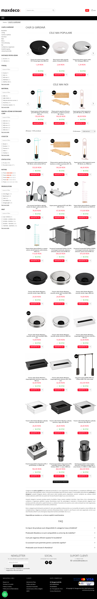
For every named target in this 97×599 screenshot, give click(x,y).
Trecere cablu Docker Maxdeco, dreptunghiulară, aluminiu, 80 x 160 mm (60, 379)
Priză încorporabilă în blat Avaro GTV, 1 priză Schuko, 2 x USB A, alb (37, 464)
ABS (4, 96)
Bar (2, 45)
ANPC (28, 591)
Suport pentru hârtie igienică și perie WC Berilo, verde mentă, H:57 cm (39, 112)
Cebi (4, 198)
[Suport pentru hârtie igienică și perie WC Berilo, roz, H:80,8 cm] (82, 99)
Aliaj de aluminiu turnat (9, 100)
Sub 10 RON (6, 217)
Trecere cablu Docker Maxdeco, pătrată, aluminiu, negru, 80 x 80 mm (61, 421)
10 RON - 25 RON (8, 219)
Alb (4, 75)
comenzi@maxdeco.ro (80, 561)
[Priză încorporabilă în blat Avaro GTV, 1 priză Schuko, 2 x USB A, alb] (36, 450)
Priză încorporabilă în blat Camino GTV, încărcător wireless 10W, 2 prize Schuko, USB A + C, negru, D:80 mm (61, 465)
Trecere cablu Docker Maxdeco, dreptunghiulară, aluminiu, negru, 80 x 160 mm (37, 379)
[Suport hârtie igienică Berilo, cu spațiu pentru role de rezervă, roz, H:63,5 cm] (84, 192)
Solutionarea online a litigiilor (34, 589)
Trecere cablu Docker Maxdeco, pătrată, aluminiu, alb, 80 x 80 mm (37, 421)
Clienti (28, 578)
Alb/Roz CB (6, 82)
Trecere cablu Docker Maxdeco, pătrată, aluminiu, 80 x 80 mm (85, 421)
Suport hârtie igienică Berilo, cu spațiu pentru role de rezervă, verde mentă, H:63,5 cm (36, 250)
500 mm (5, 130)
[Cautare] (53, 10)
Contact (5, 591)
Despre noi (6, 582)
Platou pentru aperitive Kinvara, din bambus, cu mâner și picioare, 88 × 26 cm (60, 112)
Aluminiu (5, 102)
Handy (5, 153)
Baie (2, 39)
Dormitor (4, 37)
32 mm (5, 59)
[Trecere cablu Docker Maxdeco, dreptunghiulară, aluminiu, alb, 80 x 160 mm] (84, 321)
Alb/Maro (5, 79)
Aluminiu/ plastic (8, 105)
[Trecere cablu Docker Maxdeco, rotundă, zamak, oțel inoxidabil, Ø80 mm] (60, 278)
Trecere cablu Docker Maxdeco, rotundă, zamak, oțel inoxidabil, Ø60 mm (36, 336)
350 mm (5, 123)
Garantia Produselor (32, 586)
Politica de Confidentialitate (10, 589)
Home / (5, 22)
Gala (4, 150)
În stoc (5, 163)
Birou (2, 41)
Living (3, 32)
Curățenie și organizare (7, 47)
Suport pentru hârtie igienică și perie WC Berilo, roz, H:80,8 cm (82, 112)
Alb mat (5, 77)
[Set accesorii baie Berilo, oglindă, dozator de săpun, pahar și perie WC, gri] (36, 192)
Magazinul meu (8, 578)
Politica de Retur (31, 584)
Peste (5, 173)
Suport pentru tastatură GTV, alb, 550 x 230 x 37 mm (61, 206)
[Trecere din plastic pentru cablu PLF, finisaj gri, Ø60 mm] (82, 48)
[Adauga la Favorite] (45, 75)
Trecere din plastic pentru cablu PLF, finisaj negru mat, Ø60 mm (40, 60)
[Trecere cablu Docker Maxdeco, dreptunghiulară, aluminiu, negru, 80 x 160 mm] (36, 364)
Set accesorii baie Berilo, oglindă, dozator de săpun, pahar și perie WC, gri (36, 207)
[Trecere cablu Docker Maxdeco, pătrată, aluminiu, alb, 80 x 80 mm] (36, 407)
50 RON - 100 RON (8, 223)
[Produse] (3, 18)
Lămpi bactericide (6, 51)
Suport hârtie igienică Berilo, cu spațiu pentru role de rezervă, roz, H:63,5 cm (84, 206)
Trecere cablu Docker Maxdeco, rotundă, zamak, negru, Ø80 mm (37, 292)
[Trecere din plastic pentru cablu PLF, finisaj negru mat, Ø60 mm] (39, 47)
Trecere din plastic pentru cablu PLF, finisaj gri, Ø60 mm (82, 60)
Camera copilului (6, 35)
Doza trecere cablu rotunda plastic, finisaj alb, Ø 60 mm (60, 60)
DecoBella (6, 200)
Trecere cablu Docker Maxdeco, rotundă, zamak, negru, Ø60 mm (84, 292)
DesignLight (6, 203)
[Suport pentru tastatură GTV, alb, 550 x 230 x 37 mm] (60, 192)
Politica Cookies (7, 586)
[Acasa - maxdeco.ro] (10, 10)
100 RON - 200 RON (8, 226)
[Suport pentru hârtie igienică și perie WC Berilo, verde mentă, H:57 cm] (39, 99)
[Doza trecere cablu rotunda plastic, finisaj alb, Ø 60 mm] (60, 47)
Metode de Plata (31, 582)
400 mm (5, 125)
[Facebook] (46, 562)
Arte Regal (6, 194)
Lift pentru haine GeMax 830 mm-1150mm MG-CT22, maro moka (84, 378)
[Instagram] (50, 562)
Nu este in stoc (7, 165)
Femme (5, 148)
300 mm (5, 121)
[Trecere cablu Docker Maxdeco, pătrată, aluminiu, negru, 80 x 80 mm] (60, 407)
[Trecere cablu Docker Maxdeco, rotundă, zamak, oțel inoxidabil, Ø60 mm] (36, 321)
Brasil (4, 144)
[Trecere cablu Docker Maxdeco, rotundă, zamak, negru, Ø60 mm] (84, 278)
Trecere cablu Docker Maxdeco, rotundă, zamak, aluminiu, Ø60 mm (61, 335)
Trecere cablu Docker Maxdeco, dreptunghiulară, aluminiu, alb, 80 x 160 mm (84, 336)
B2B (87, 10)
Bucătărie (4, 30)
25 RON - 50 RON (8, 221)
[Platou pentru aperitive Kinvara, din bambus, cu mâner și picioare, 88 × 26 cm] (60, 99)
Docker (5, 146)
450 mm (5, 127)
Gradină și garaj (5, 49)
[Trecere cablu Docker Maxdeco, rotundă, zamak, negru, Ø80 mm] (36, 278)
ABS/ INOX (6, 98)
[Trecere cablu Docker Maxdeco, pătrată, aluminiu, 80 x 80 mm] (84, 407)
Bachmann (6, 196)
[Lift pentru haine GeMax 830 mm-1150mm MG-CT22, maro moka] (84, 364)
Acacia (5, 73)
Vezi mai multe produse (61, 482)
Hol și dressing (5, 43)
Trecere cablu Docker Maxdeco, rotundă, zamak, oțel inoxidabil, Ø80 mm (60, 293)
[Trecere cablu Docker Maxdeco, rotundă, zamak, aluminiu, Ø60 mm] (60, 321)
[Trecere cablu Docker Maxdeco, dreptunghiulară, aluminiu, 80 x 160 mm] (60, 364)
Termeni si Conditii (8, 584)
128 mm (5, 61)
